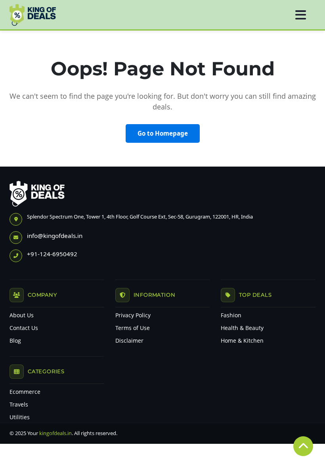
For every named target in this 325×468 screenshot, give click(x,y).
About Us (22, 315)
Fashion (231, 315)
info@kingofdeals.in (54, 236)
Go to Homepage (163, 133)
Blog (15, 340)
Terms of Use (132, 328)
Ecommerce (25, 391)
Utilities (20, 417)
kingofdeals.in (55, 433)
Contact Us (24, 328)
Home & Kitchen (242, 340)
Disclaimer (129, 340)
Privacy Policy (133, 315)
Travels (19, 404)
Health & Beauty (242, 328)
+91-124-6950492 (52, 254)
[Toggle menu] (300, 15)
